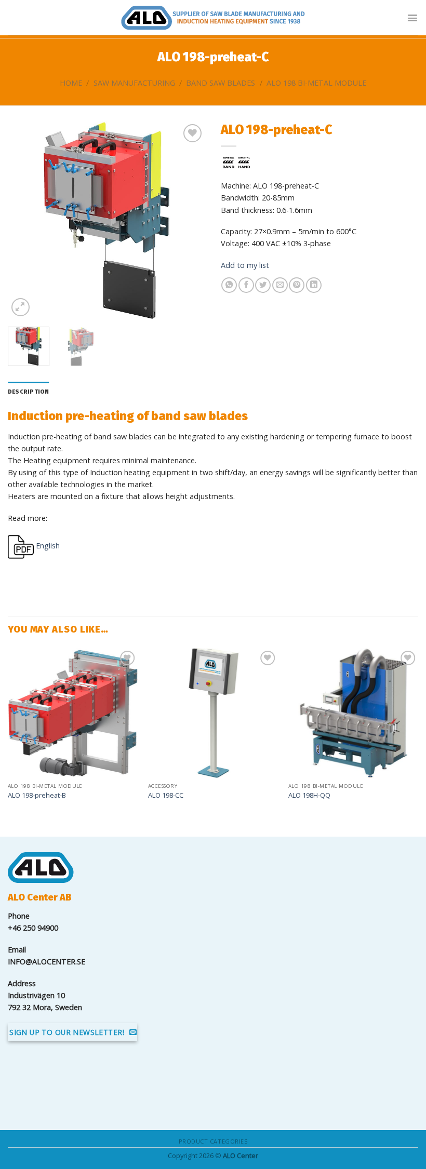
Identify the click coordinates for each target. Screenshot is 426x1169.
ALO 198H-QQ (309, 795)
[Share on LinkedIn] (314, 285)
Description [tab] (28, 391)
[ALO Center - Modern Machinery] (213, 18)
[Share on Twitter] (263, 285)
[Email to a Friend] (280, 285)
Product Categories (213, 1141)
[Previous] (25, 220)
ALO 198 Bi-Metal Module (316, 83)
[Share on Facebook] (246, 285)
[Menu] (412, 18)
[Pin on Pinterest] (296, 285)
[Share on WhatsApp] (229, 285)
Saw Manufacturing (134, 83)
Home (71, 83)
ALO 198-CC (165, 795)
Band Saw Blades (220, 83)
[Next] (188, 220)
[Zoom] (20, 307)
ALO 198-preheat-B (37, 795)
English (47, 545)
